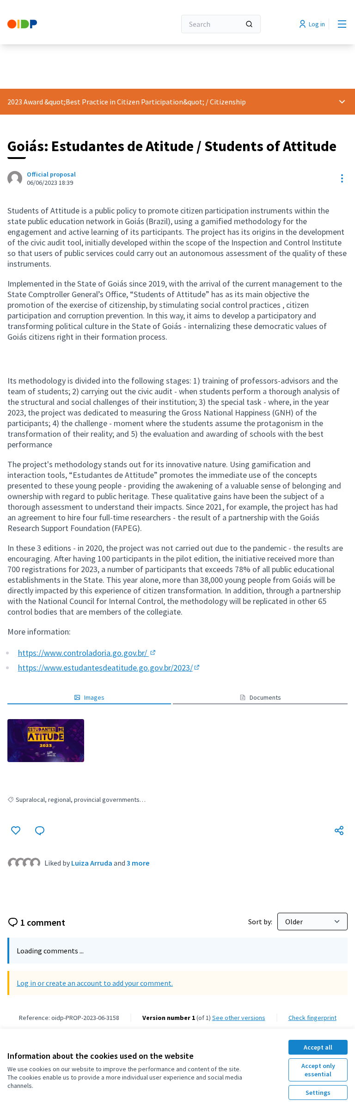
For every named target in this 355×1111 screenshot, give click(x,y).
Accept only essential (318, 1070)
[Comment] (39, 830)
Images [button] (94, 697)
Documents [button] (265, 697)
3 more (138, 862)
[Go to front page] (68, 24)
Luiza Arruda (91, 862)
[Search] (249, 24)
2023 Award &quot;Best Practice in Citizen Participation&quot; (105, 101)
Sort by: (261, 921)
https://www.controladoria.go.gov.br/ (87, 652)
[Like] (15, 830)
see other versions (238, 1017)
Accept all (318, 1047)
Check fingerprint (312, 1017)
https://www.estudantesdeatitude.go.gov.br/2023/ (109, 667)
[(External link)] (45, 740)
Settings (318, 1092)
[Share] (339, 830)
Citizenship (228, 101)
